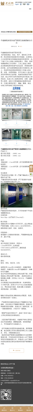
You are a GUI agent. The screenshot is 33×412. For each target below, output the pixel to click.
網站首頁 (16, 21)
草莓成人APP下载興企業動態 (8, 32)
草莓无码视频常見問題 (17, 24)
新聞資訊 (23, 21)
